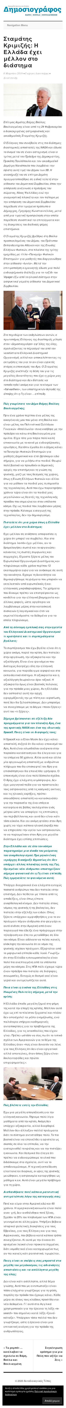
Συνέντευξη (10, 78)
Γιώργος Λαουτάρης (37, 73)
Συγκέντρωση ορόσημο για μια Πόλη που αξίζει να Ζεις (49, 1353)
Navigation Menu (17, 25)
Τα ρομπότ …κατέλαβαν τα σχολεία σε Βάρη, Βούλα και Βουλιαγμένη (15, 1355)
